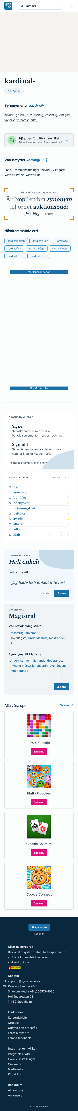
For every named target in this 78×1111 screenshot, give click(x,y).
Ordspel (13, 1022)
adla (16, 529)
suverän (31, 633)
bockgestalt (21, 503)
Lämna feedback (19, 1038)
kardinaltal (32, 175)
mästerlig (17, 633)
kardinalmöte (59, 248)
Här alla (44, 593)
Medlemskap (16, 1069)
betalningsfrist (24, 508)
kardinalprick (15, 256)
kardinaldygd (40, 240)
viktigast (64, 115)
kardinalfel (62, 240)
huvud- (9, 115)
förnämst (23, 120)
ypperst (9, 120)
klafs (16, 534)
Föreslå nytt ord (18, 1033)
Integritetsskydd (19, 1054)
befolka (19, 513)
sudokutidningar (19, 962)
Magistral (22, 616)
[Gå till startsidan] (8, 6)
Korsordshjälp (17, 1017)
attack (17, 524)
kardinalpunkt (38, 256)
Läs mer (61, 593)
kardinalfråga (36, 248)
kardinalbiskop (16, 240)
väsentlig (51, 115)
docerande (54, 660)
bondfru (19, 497)
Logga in (39, 933)
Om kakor (14, 1064)
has (15, 487)
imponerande (19, 670)
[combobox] (43, 6)
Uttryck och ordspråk (22, 1028)
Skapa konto (39, 927)
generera (20, 492)
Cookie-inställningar (21, 1059)
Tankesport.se (52, 952)
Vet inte (48, 213)
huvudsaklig (35, 115)
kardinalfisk (14, 248)
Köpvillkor (15, 1074)
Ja (26, 214)
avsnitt (18, 519)
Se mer (64, 705)
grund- (20, 115)
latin (8, 170)
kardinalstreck (14, 175)
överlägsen (57, 665)
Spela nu (39, 751)
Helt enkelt (24, 561)
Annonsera (15, 1095)
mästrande (56, 638)
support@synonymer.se (24, 981)
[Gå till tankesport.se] (39, 968)
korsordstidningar (32, 957)
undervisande (37, 638)
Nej (35, 214)
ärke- (34, 120)
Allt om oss (15, 1090)
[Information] (47, 160)
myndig (15, 665)
